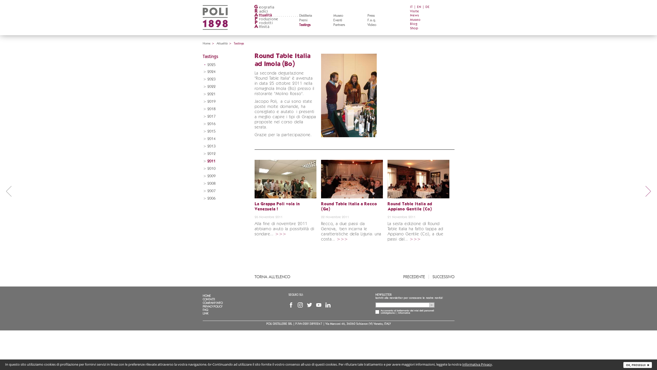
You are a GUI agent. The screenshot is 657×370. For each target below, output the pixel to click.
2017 (211, 116)
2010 (211, 169)
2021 (211, 94)
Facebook (291, 305)
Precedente (414, 277)
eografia (264, 7)
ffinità (261, 27)
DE (428, 7)
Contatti (209, 299)
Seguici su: (295, 294)
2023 (211, 79)
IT (411, 7)
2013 (211, 146)
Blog (414, 24)
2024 (211, 72)
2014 (211, 139)
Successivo (443, 277)
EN (419, 7)
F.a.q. (372, 20)
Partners (339, 25)
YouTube (318, 305)
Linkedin (328, 305)
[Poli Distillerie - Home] (215, 33)
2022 (211, 87)
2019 (211, 102)
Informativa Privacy (477, 364)
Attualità (222, 43)
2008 (211, 184)
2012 (211, 154)
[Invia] (431, 305)
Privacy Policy (212, 306)
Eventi (337, 20)
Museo (338, 15)
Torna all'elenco (272, 277)
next (648, 191)
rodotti (264, 23)
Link (205, 313)
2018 (211, 109)
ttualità (263, 15)
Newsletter (383, 294)
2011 (211, 161)
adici (261, 11)
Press (371, 15)
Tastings (305, 25)
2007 (211, 191)
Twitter (309, 305)
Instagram (300, 305)
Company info (213, 302)
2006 (211, 198)
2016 (211, 124)
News (414, 15)
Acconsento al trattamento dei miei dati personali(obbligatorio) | (407, 312)
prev (9, 191)
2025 (211, 65)
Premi (303, 20)
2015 (211, 131)
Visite (414, 11)
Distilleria (305, 15)
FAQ (205, 309)
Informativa (404, 313)
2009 (211, 176)
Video (372, 25)
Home (206, 43)
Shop (414, 28)
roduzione (266, 19)
